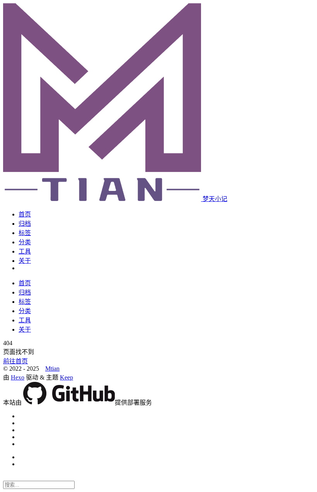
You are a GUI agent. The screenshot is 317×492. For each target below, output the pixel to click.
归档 (25, 223)
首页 (25, 214)
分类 (25, 242)
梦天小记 (215, 199)
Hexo (17, 377)
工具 (25, 251)
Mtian (52, 368)
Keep (66, 377)
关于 (25, 260)
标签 (25, 233)
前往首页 (15, 361)
